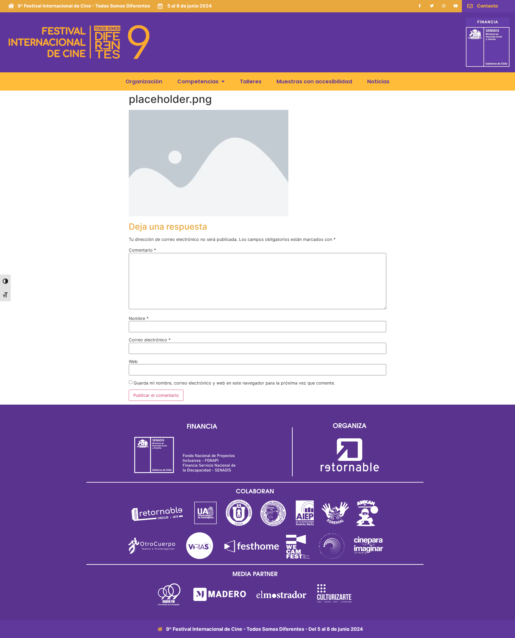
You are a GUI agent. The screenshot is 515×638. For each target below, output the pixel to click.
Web (133, 361)
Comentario (142, 250)
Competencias (198, 81)
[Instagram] (444, 6)
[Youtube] (456, 6)
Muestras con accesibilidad (314, 81)
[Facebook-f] (420, 6)
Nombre (139, 318)
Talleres (251, 81)
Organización (144, 81)
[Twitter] (432, 6)
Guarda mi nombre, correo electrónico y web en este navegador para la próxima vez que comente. (234, 383)
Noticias (378, 81)
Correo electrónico (150, 340)
